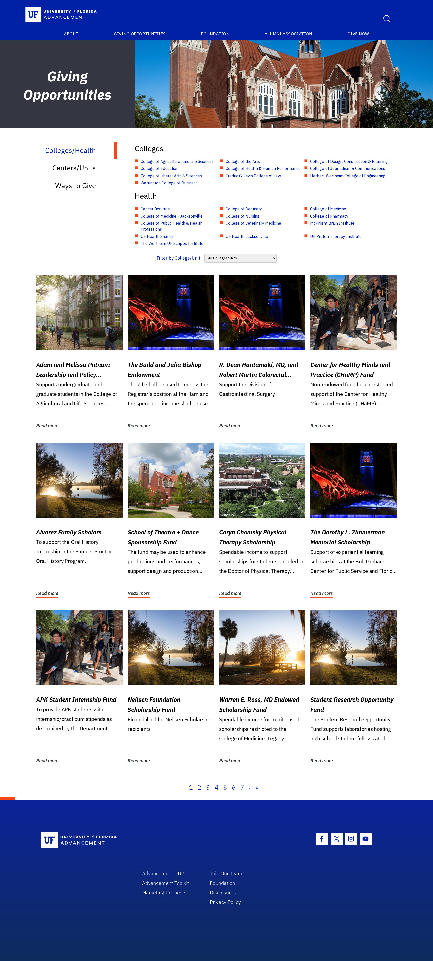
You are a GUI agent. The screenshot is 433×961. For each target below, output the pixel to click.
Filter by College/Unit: (179, 258)
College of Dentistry (244, 208)
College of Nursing (242, 216)
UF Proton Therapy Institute (336, 236)
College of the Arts (243, 161)
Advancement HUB (163, 873)
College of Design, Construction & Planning (349, 161)
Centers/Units (74, 167)
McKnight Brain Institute (332, 223)
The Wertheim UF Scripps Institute (172, 243)
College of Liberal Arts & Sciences (171, 175)
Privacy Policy (225, 902)
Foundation (215, 34)
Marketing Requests (164, 892)
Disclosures (223, 892)
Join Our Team (226, 873)
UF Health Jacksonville (247, 236)
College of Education (159, 168)
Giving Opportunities (140, 34)
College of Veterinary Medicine (253, 223)
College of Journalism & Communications (347, 168)
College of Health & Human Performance (263, 168)
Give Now (358, 34)
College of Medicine (328, 208)
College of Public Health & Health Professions (171, 226)
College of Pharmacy (329, 216)
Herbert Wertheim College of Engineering (347, 175)
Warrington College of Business (169, 182)
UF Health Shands (157, 236)
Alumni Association (288, 34)
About (71, 34)
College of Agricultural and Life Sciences (177, 161)
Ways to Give (75, 185)
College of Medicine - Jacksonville (172, 216)
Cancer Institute (155, 208)
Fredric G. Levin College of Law (253, 175)
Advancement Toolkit (165, 883)
